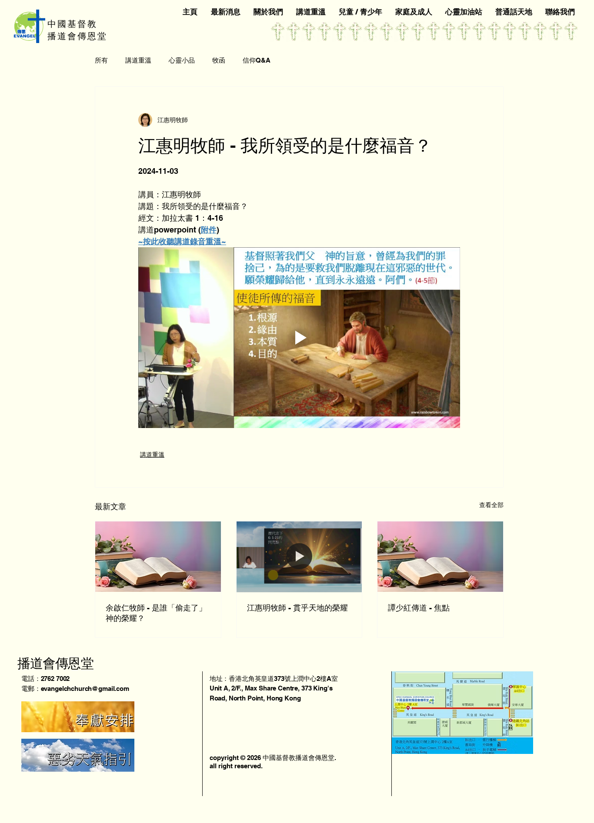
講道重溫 (138, 60)
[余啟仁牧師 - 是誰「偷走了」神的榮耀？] (158, 556)
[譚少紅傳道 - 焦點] (440, 556)
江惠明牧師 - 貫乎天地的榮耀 (297, 607)
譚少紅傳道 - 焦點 (419, 607)
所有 (101, 60)
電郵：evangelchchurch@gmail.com (75, 688)
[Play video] (299, 337)
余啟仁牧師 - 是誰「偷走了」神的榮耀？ (156, 613)
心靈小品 (182, 60)
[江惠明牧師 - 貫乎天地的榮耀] (299, 556)
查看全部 (491, 504)
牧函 (218, 60)
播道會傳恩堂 (55, 663)
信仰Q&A (256, 60)
